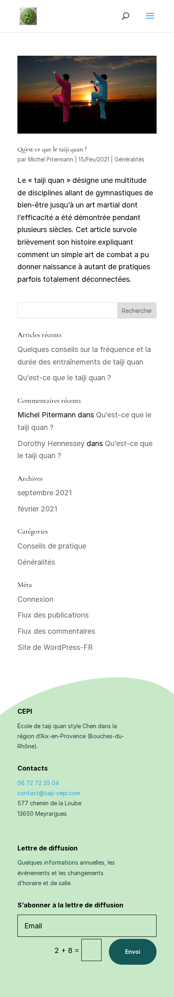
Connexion (35, 599)
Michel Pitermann (50, 159)
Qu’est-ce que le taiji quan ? (52, 149)
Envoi (132, 951)
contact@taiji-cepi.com (48, 793)
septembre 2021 (44, 492)
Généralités (129, 159)
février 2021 (37, 509)
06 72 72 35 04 (38, 782)
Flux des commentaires (56, 631)
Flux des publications (53, 615)
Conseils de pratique (51, 546)
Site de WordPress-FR (55, 647)
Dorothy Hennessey (51, 443)
